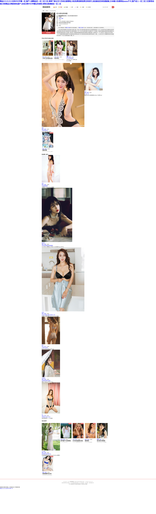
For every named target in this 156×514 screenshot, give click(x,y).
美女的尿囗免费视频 (101, 440)
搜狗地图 (78, 484)
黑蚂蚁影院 (46, 7)
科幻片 (47, 10)
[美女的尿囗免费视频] (102, 430)
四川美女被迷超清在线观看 (78, 440)
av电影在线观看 (45, 347)
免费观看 (48, 32)
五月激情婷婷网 (45, 185)
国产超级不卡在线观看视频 (66, 440)
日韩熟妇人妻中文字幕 (46, 416)
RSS (69, 484)
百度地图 (72, 484)
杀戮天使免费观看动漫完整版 (47, 245)
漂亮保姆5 (87, 440)
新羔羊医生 (56, 58)
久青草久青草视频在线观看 (47, 58)
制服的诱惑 (44, 150)
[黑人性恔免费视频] (72, 48)
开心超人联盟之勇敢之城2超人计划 (48, 314)
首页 (43, 10)
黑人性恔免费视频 (70, 58)
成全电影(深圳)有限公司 (46, 453)
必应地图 (85, 484)
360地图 (82, 484)
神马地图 (75, 484)
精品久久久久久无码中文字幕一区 (6, 488)
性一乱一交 (86, 93)
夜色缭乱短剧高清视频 (46, 380)
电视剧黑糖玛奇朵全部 (46, 473)
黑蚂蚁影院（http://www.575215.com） (77, 481)
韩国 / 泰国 (61, 18)
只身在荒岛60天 (45, 130)
